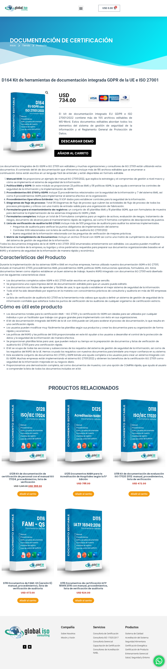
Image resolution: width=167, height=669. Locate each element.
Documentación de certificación (61, 40)
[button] (81, 8)
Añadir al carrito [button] (28, 494)
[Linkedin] (29, 647)
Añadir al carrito (72, 153)
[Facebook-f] (24, 647)
